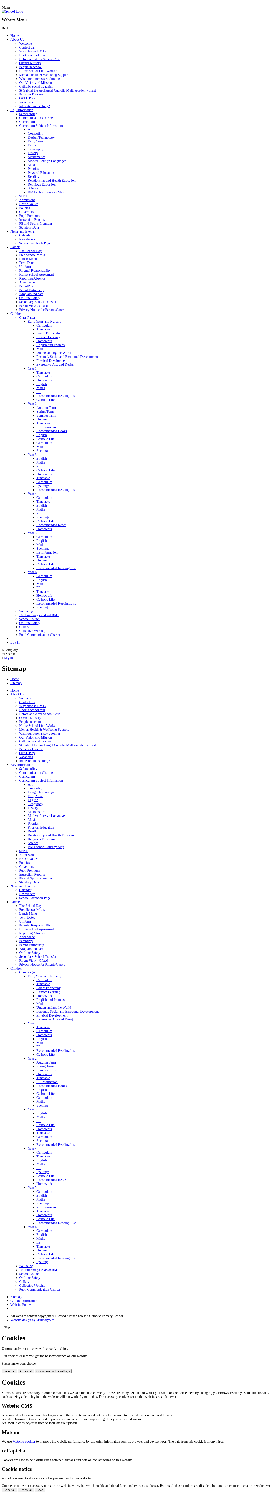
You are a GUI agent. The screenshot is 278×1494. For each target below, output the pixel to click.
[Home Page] (12, 11)
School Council (29, 619)
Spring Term (45, 411)
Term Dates (27, 263)
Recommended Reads (51, 525)
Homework (44, 341)
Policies (24, 208)
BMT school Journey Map (46, 192)
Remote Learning (48, 337)
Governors (26, 212)
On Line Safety (29, 298)
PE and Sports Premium (35, 223)
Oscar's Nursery (30, 63)
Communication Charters (36, 118)
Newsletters (27, 239)
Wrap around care (31, 294)
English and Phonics (50, 345)
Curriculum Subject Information (41, 125)
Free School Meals (32, 255)
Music (32, 165)
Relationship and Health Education (52, 180)
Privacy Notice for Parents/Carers (42, 310)
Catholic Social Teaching (36, 86)
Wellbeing (26, 611)
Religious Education (42, 184)
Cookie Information (23, 1301)
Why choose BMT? (32, 51)
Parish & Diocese (31, 94)
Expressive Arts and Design (55, 364)
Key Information (21, 110)
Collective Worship (32, 631)
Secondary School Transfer (37, 302)
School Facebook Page (35, 243)
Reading (33, 176)
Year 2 (32, 403)
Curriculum (27, 122)
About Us (17, 39)
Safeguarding (28, 114)
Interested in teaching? (34, 106)
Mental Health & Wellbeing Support (44, 75)
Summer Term (46, 415)
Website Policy (20, 1304)
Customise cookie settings (53, 1371)
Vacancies (26, 102)
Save (39, 1490)
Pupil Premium (29, 216)
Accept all (26, 1371)
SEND (23, 196)
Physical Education (41, 172)
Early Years (35, 141)
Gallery (24, 627)
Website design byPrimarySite (32, 1320)
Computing (35, 133)
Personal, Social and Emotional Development (67, 356)
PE (38, 392)
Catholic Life (45, 400)
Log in (15, 642)
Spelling (42, 450)
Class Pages (27, 317)
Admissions (27, 200)
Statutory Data (29, 227)
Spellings (42, 486)
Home (14, 35)
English (33, 145)
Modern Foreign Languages (47, 161)
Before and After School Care (39, 59)
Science (33, 188)
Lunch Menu (28, 259)
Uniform (25, 266)
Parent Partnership (31, 290)
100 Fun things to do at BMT (39, 615)
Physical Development (51, 360)
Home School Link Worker (37, 71)
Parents (15, 247)
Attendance (27, 282)
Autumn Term (46, 407)
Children (16, 313)
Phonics (33, 169)
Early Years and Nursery (44, 321)
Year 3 (32, 454)
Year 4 (32, 494)
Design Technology (41, 137)
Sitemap (16, 683)
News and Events (22, 231)
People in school (30, 67)
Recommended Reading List (56, 396)
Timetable (43, 329)
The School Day (30, 251)
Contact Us (27, 47)
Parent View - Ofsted (33, 306)
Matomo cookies (24, 1441)
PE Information (47, 427)
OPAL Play (27, 98)
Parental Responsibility (35, 270)
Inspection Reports (32, 219)
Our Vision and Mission (35, 82)
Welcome (25, 43)
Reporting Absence (32, 278)
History (33, 153)
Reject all (9, 1371)
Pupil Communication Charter (39, 634)
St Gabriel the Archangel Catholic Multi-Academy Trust (57, 90)
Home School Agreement (36, 274)
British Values (28, 204)
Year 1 (32, 368)
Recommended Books (51, 431)
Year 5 (32, 533)
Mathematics (36, 157)
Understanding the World (53, 353)
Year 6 (32, 572)
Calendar (25, 235)
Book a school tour (32, 55)
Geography (35, 149)
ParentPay (26, 286)
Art (30, 129)
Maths (40, 349)
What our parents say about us (39, 78)
